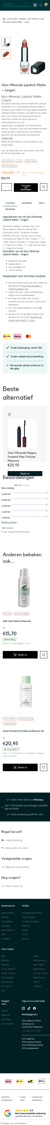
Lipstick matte (30, 161)
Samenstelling (27, 203)
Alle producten (7, 1023)
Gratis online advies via (26, 799)
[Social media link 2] (29, 1008)
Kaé (3, 990)
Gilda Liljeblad (7, 977)
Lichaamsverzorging (30, 921)
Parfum (25, 934)
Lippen (19, 161)
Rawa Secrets (39, 977)
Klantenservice (7, 912)
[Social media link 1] (23, 1008)
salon (16, 368)
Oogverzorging (10, 723)
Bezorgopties (10, 209)
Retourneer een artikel (17, 848)
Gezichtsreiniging (21, 613)
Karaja (35, 956)
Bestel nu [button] (25, 473)
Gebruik (41, 203)
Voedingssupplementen (32, 912)
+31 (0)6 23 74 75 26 (31, 1030)
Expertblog (6, 1019)
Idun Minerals (33, 19)
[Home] (4, 19)
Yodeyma (37, 986)
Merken (22, 19)
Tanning (25, 938)
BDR (3, 956)
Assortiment (12, 19)
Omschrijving (10, 203)
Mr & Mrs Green (40, 973)
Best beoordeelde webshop (30, 1113)
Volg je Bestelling (14, 840)
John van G (6, 986)
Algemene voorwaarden (17, 867)
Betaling (4, 917)
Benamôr (5, 960)
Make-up (25, 925)
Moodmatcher (39, 969)
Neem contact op (14, 886)
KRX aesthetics (39, 960)
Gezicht (25, 930)
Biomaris (5, 964)
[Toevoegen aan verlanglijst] (9, 414)
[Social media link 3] (34, 1008)
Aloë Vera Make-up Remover (17, 621)
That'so (36, 982)
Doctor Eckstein (10, 718)
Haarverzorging (28, 917)
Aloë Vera (7, 613)
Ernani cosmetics (8, 973)
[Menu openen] (35, 5)
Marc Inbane (38, 964)
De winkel (5, 938)
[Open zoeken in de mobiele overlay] (39, 5)
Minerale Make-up (9, 166)
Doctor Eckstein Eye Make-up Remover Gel (23, 731)
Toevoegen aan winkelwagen (25, 187)
